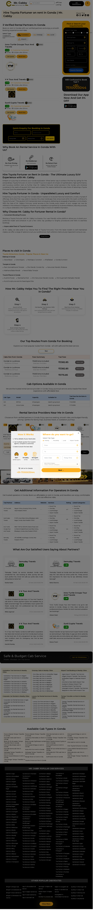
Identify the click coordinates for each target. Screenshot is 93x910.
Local (64, 440)
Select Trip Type (48, 438)
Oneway (46, 440)
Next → (61, 470)
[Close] (78, 433)
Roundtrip (56, 440)
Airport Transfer (74, 440)
